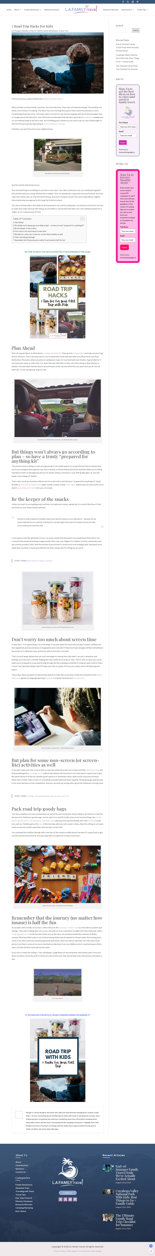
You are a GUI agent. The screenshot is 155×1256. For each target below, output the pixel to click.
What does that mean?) (53, 99)
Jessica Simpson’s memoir (54, 124)
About (16, 10)
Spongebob (88, 117)
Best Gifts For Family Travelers (40, 561)
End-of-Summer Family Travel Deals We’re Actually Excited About (127, 47)
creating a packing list (52, 353)
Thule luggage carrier (20, 934)
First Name (123, 122)
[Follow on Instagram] (70, 1199)
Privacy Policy (60, 1251)
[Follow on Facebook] (60, 1199)
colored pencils (35, 820)
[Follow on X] (65, 1199)
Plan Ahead (19, 222)
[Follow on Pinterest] (75, 1199)
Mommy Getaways (51, 10)
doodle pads (23, 820)
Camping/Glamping (24, 1208)
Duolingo (49, 678)
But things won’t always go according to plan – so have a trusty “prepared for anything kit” (49, 225)
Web (69, 1251)
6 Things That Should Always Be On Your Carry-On (48, 796)
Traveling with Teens (25, 1191)
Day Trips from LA (24, 1198)
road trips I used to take (68, 927)
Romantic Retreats (111, 10)
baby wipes (70, 484)
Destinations (126, 10)
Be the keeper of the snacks (25, 228)
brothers (91, 820)
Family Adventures (31, 10)
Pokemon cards (48, 820)
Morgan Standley (21, 31)
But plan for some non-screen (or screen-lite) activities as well (39, 234)
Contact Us (21, 1172)
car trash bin (25, 484)
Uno (40, 824)
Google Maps (78, 353)
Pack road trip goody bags (25, 237)
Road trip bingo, (93, 770)
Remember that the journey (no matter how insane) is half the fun (40, 240)
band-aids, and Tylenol (27, 488)
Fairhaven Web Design (91, 1251)
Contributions (22, 1165)
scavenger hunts (36, 773)
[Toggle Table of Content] (81, 219)
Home (9, 10)
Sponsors (20, 1168)
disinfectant (36, 484)
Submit (122, 142)
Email (121, 131)
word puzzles (78, 678)
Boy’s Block (21, 1211)
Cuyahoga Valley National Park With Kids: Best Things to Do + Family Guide (127, 58)
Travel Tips (141, 10)
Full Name (124, 227)
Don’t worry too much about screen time (30, 231)
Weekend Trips (22, 1188)
